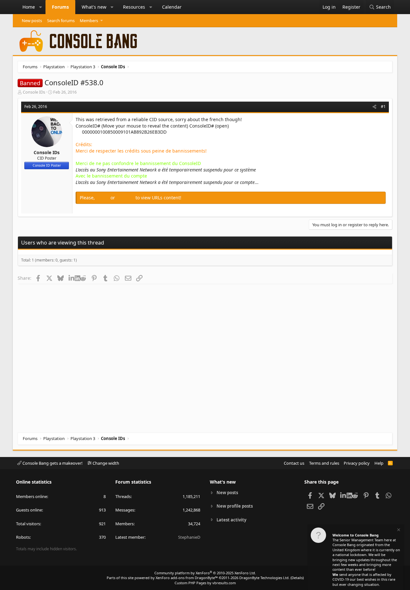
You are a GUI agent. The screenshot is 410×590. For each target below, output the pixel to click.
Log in (103, 198)
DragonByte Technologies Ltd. (264, 577)
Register (125, 198)
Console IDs (34, 92)
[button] (40, 7)
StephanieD (189, 537)
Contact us (294, 463)
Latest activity (231, 520)
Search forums (61, 20)
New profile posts (235, 506)
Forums (60, 7)
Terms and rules (324, 463)
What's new (94, 7)
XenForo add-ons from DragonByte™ (187, 577)
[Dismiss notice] (398, 531)
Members (89, 20)
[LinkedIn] (71, 277)
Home (28, 7)
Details (297, 577)
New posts (32, 20)
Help (378, 463)
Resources (134, 7)
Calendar (172, 7)
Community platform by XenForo (205, 572)
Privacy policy (357, 463)
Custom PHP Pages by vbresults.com (205, 582)
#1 (383, 106)
